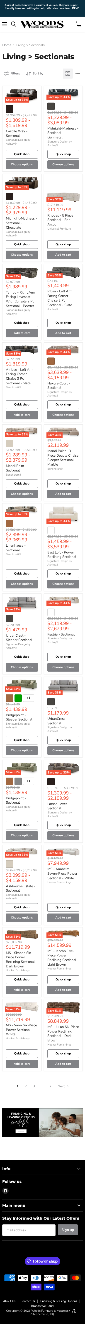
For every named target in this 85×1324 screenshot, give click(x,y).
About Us (9, 1301)
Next (62, 1086)
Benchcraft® (13, 387)
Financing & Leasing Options (58, 1301)
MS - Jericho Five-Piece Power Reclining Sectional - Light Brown (62, 958)
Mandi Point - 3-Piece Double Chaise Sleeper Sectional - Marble (62, 458)
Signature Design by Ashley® (59, 143)
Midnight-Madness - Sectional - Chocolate (21, 223)
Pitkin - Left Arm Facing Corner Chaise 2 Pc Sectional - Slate (60, 298)
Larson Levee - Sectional (58, 806)
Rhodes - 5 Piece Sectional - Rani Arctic (60, 220)
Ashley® (52, 309)
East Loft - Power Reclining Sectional (61, 554)
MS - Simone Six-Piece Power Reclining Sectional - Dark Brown (21, 960)
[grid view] (68, 74)
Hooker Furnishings (59, 882)
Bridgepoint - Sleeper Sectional (19, 717)
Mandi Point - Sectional (16, 468)
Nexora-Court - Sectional (58, 385)
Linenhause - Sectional (16, 547)
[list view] (78, 74)
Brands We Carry (42, 1306)
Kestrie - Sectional (61, 634)
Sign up (67, 1229)
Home (6, 45)
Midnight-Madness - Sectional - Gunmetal (62, 133)
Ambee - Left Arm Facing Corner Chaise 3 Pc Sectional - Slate (20, 376)
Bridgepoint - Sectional (16, 800)
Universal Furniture (59, 228)
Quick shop (21, 154)
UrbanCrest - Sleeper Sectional (19, 637)
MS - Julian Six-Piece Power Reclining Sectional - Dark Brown (63, 1034)
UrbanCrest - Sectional (57, 721)
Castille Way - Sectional (16, 133)
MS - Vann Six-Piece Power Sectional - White (21, 1029)
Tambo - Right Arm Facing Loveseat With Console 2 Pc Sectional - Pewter (20, 299)
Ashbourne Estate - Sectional (20, 888)
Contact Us (27, 1301)
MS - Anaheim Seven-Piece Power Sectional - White (62, 873)
